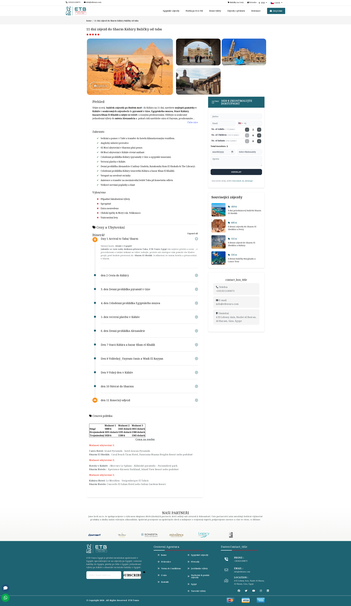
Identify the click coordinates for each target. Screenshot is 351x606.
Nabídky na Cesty (236, 2)
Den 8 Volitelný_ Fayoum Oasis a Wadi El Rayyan (132, 358)
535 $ (234, 254)
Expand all (192, 233)
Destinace (256, 10)
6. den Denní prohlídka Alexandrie (123, 331)
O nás (164, 575)
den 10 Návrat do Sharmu (117, 386)
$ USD (262, 2)
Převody (195, 562)
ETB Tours (133, 600)
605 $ (234, 222)
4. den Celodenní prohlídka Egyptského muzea (130, 303)
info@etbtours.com (93, 2)
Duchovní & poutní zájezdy (200, 576)
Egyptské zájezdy (171, 10)
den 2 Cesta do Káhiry (115, 275)
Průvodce (253, 2)
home (89, 20)
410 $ (234, 206)
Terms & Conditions (171, 568)
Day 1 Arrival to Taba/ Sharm (119, 239)
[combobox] (240, 123)
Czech (277, 2)
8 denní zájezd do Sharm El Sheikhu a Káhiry (241, 244)
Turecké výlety (198, 591)
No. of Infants (224, 140)
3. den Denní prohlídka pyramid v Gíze (125, 289)
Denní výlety (215, 10)
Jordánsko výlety (199, 568)
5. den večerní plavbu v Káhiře (120, 317)
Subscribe (132, 575)
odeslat (236, 171)
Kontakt (165, 582)
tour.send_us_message (242, 181)
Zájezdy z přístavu (236, 10)
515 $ (234, 238)
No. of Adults (223, 129)
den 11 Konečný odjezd (115, 400)
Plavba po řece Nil (194, 10)
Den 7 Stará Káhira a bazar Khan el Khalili (128, 345)
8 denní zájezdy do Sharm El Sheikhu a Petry (242, 228)
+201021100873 (73, 2)
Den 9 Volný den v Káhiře (117, 372)
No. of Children (225, 135)
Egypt (194, 584)
